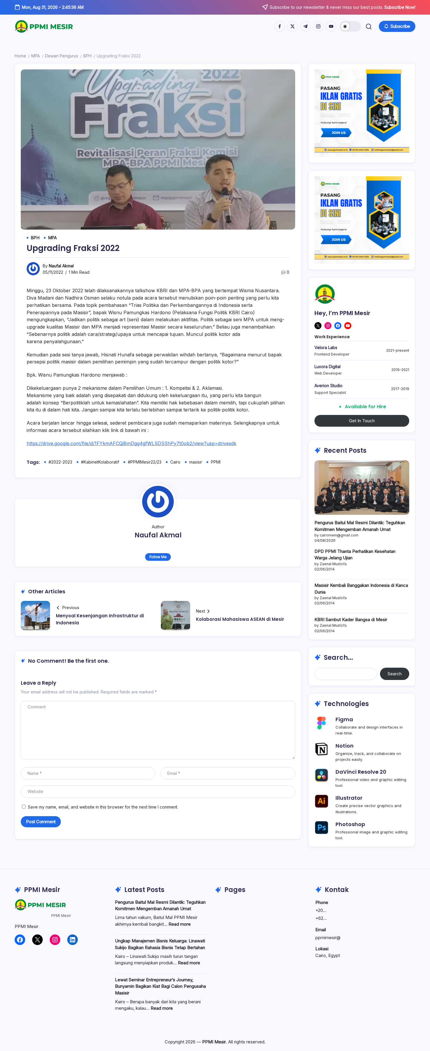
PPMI (216, 461)
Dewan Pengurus (61, 55)
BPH (87, 55)
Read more (179, 924)
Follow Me (158, 557)
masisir (195, 461)
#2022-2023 (60, 461)
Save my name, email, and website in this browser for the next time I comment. (103, 806)
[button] (350, 26)
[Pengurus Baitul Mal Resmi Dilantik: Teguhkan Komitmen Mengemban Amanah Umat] (361, 487)
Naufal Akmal (61, 265)
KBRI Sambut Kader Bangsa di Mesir (350, 619)
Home (20, 55)
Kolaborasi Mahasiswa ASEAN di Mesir (240, 619)
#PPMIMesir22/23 (144, 461)
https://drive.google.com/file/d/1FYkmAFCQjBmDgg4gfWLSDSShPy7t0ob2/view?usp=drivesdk (131, 443)
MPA (35, 55)
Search (395, 673)
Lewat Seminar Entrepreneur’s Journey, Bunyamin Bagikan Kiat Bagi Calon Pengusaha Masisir (160, 986)
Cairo (175, 461)
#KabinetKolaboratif (100, 461)
